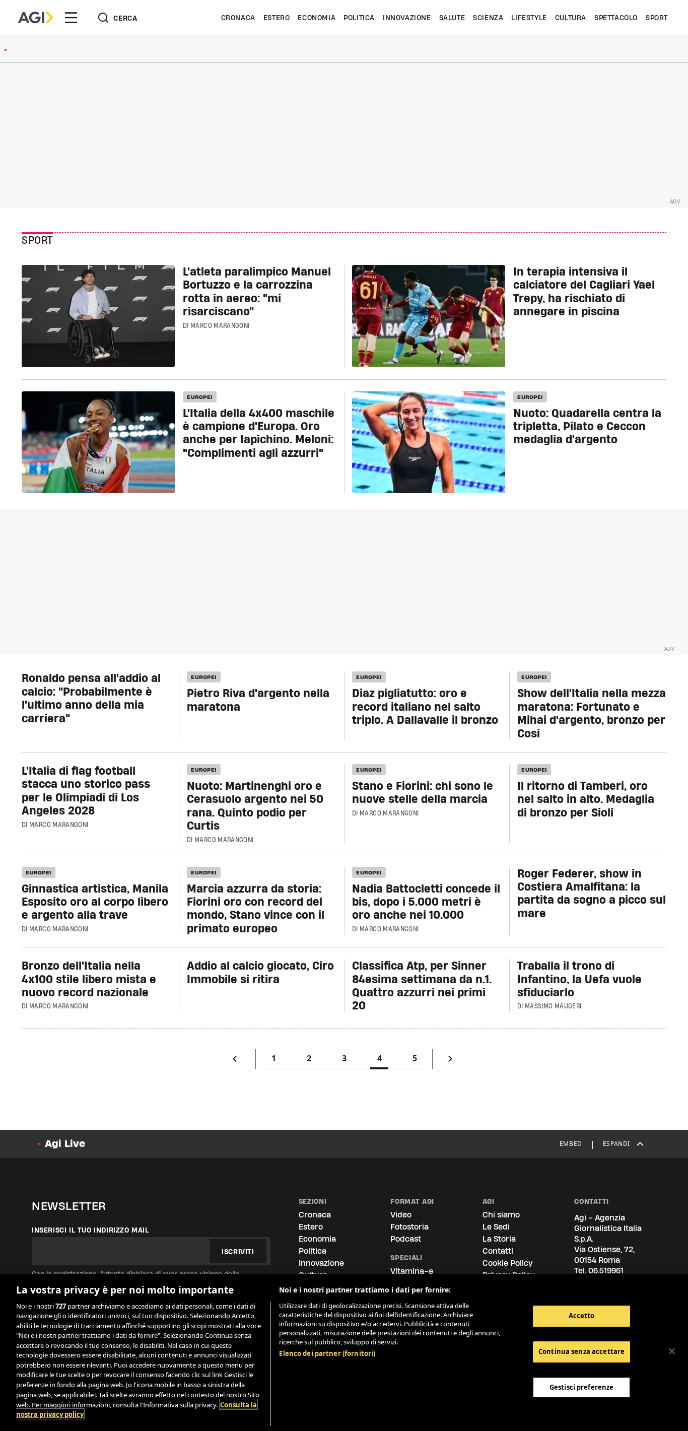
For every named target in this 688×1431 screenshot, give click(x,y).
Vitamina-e (411, 1271)
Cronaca (238, 18)
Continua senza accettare (581, 1351)
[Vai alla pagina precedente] (235, 1061)
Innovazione (407, 18)
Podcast (405, 1239)
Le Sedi (496, 1227)
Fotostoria (409, 1227)
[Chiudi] (672, 1351)
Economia (316, 18)
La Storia (499, 1239)
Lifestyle (528, 18)
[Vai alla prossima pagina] (450, 1061)
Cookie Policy (507, 1263)
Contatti (498, 1251)
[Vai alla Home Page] (35, 18)
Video (400, 1214)
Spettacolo (616, 18)
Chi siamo (501, 1214)
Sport (657, 18)
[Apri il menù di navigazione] (71, 18)
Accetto (582, 1315)
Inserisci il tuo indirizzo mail (90, 1230)
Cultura (570, 18)
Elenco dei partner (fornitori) (327, 1353)
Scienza (488, 18)
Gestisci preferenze (581, 1386)
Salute (452, 18)
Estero (276, 18)
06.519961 (606, 1270)
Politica (359, 18)
